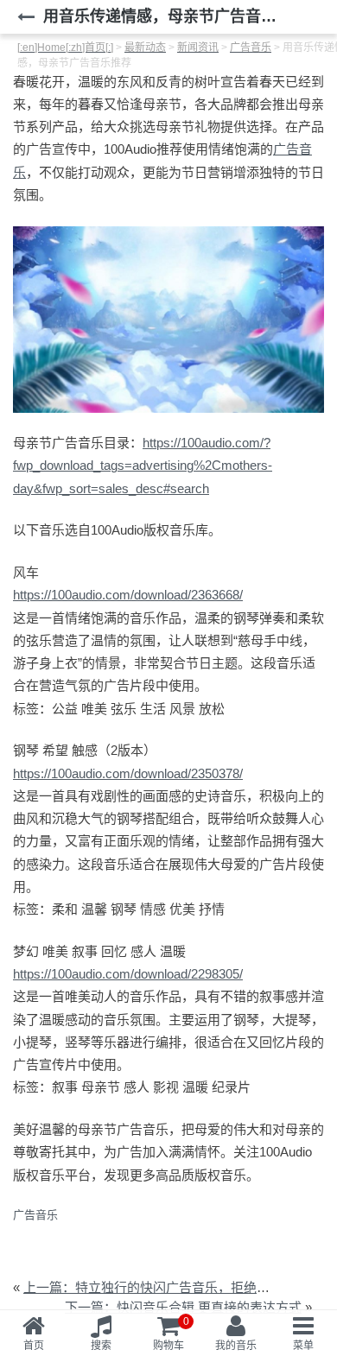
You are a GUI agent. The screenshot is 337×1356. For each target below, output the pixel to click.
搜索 (101, 1346)
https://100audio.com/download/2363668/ (128, 594)
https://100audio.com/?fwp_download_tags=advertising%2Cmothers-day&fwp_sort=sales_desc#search (142, 465)
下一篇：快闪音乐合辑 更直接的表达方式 (183, 1307)
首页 (33, 1346)
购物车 (171, 1333)
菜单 (303, 1346)
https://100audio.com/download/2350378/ (128, 773)
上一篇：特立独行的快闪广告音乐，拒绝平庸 (153, 1287)
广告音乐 (35, 1214)
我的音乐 (236, 1346)
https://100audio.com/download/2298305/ (128, 973)
